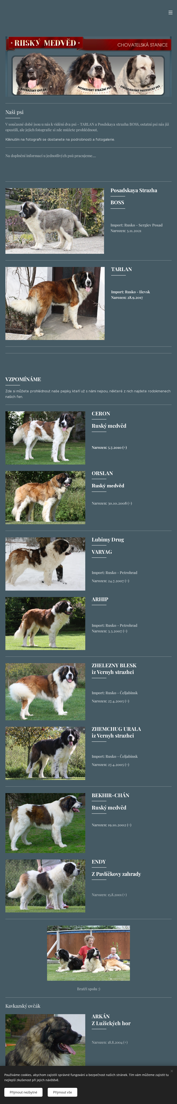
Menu (170, 12)
